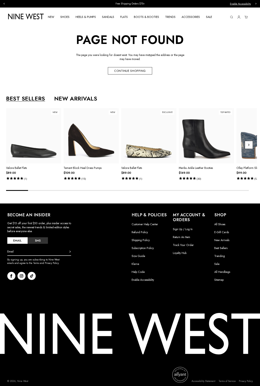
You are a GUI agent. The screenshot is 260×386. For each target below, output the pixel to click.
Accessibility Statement (203, 381)
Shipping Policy (141, 240)
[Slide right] (249, 145)
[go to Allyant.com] (180, 375)
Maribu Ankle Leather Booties (196, 168)
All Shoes (219, 224)
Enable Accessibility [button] (240, 4)
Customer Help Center (145, 224)
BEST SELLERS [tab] (25, 98)
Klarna (135, 264)
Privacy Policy (246, 381)
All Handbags (222, 272)
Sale (216, 264)
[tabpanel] (131, 145)
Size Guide (138, 256)
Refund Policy (140, 232)
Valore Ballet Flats (16, 168)
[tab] (17, 240)
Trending (219, 256)
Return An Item (181, 237)
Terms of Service (227, 381)
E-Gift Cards (221, 232)
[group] (130, 3)
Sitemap (219, 280)
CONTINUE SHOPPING (130, 71)
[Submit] (70, 252)
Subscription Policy (143, 248)
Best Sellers (221, 248)
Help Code (138, 272)
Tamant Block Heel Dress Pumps (83, 168)
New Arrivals (221, 240)
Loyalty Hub (179, 253)
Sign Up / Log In (183, 229)
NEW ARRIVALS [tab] (75, 98)
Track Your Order (183, 245)
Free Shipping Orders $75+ (130, 3)
